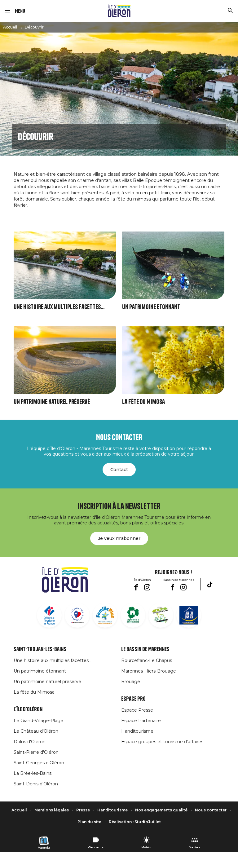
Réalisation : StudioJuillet (135, 821)
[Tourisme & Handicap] (188, 615)
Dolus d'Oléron (30, 741)
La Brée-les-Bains (32, 773)
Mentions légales (51, 810)
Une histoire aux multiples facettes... (59, 307)
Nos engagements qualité (161, 810)
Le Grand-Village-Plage (38, 720)
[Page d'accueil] (119, 11)
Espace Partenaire (141, 720)
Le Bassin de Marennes (145, 649)
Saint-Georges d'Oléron (39, 763)
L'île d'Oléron (28, 709)
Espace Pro (133, 699)
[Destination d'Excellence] (77, 615)
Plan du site (89, 821)
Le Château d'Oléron (36, 731)
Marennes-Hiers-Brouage (148, 671)
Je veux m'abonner (119, 538)
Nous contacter (211, 810)
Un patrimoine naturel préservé (52, 402)
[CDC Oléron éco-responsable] (160, 615)
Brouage (130, 681)
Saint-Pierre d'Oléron (36, 752)
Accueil (10, 27)
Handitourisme (137, 731)
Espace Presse (137, 710)
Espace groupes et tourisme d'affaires (162, 741)
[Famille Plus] (105, 615)
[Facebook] (136, 587)
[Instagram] (147, 587)
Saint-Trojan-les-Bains (40, 649)
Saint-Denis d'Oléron (36, 784)
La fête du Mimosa (143, 402)
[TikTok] (210, 584)
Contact (119, 469)
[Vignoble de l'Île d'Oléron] (133, 615)
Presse (83, 810)
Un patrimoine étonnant (151, 307)
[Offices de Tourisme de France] (49, 615)
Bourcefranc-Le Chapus (146, 660)
